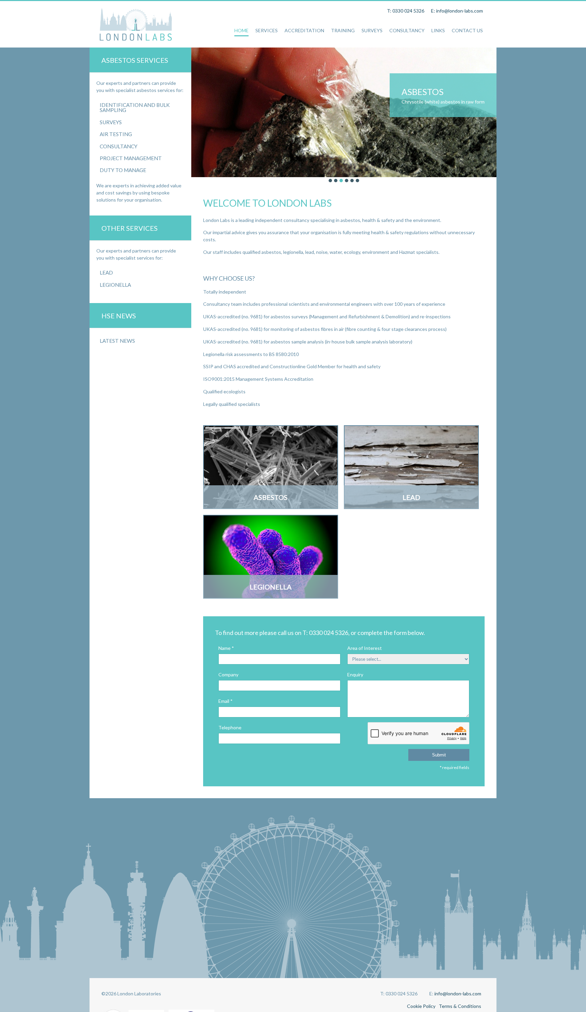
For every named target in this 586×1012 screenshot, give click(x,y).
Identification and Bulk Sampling (135, 107)
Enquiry (355, 674)
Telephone (229, 727)
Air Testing (116, 134)
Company (228, 674)
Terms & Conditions (460, 1006)
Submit (439, 754)
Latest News (117, 341)
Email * (225, 701)
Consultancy (118, 146)
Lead (106, 272)
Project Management (131, 158)
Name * (226, 648)
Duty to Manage (123, 170)
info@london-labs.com (457, 993)
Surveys (111, 122)
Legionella (115, 285)
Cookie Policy (421, 1006)
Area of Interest (364, 648)
